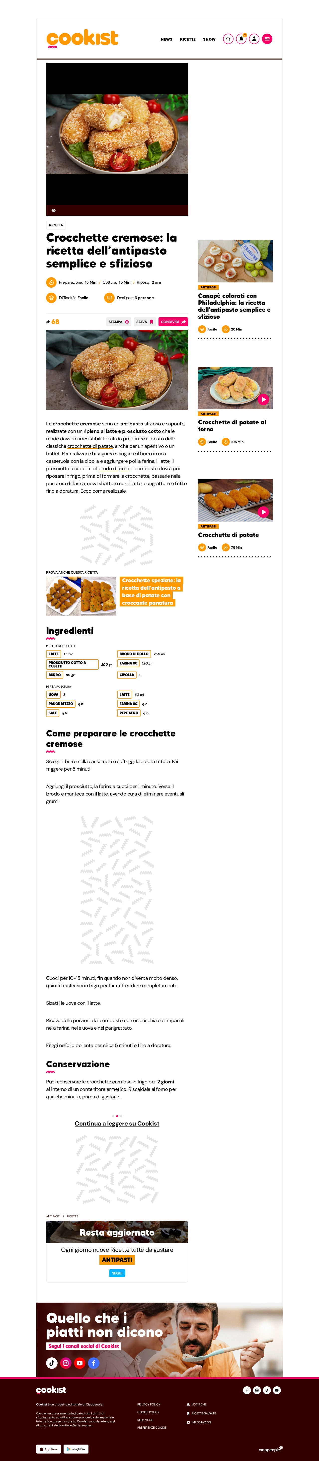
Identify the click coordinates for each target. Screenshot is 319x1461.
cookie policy (148, 1412)
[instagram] (66, 1363)
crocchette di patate (90, 446)
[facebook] (93, 1363)
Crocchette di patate (228, 534)
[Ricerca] (228, 39)
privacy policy (148, 1404)
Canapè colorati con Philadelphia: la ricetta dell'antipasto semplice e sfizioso (234, 306)
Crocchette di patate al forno (232, 426)
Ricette (188, 39)
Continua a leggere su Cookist (117, 1123)
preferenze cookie (151, 1428)
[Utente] (254, 39)
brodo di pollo (113, 468)
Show (209, 39)
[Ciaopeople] (271, 1449)
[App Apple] (48, 1449)
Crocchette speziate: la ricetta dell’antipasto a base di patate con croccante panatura (151, 591)
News (166, 39)
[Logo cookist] (82, 39)
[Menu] (267, 39)
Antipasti (53, 1216)
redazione (145, 1420)
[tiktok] (52, 1363)
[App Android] (76, 1449)
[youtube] (79, 1363)
